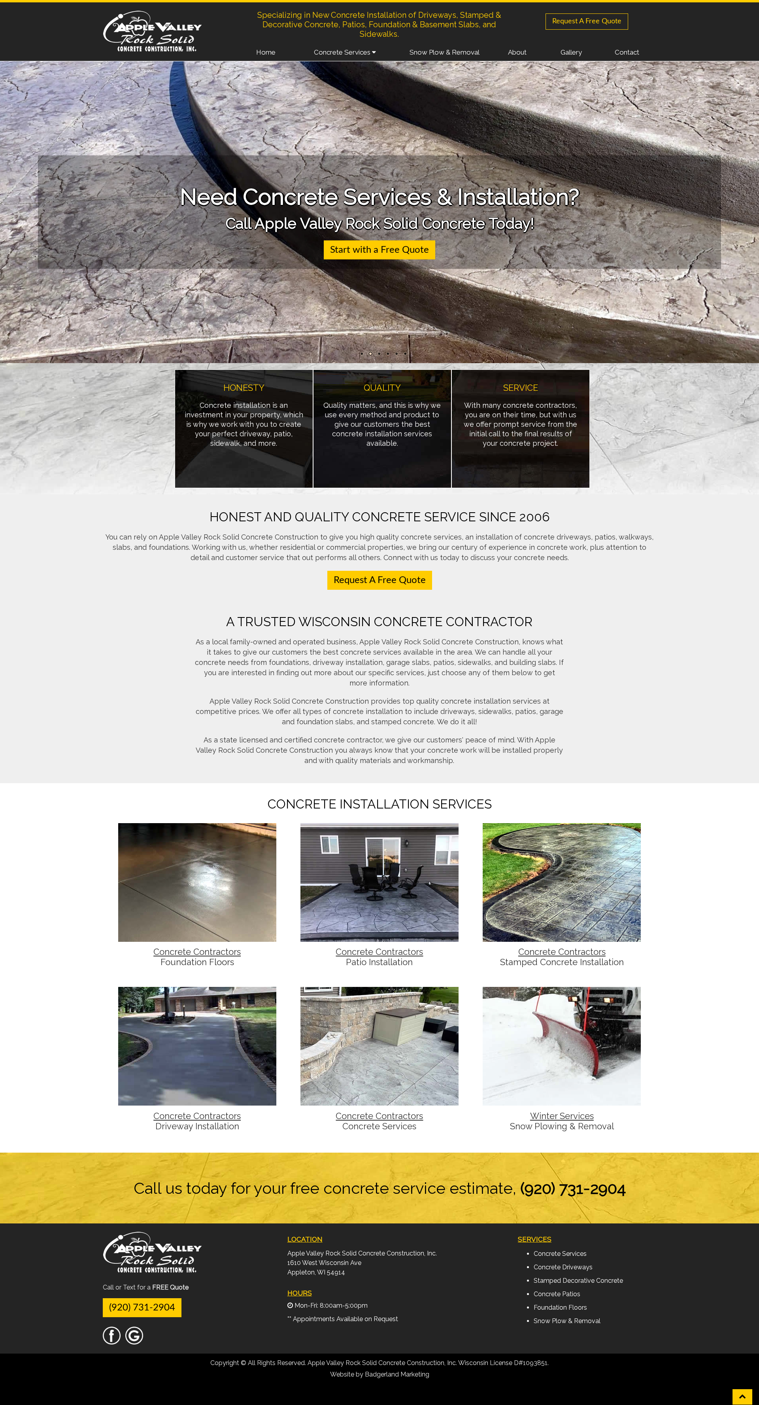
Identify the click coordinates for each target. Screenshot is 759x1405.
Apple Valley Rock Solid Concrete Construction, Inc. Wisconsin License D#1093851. (428, 1363)
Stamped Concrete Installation (562, 962)
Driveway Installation (197, 1126)
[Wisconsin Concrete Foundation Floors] (197, 938)
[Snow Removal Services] (562, 1102)
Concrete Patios (557, 1294)
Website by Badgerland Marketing (379, 1374)
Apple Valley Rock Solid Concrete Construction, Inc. (362, 1253)
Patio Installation (379, 962)
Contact (627, 52)
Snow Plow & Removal (445, 52)
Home (266, 52)
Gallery (571, 52)
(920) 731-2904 (142, 1307)
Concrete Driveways (563, 1267)
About (517, 52)
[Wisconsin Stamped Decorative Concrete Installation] (562, 938)
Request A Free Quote (586, 21)
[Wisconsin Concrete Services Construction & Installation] (379, 1102)
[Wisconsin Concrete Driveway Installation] (197, 1102)
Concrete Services (343, 52)
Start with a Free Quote (379, 249)
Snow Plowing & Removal (562, 1126)
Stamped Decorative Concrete (578, 1280)
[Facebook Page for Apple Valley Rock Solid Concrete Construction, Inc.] (112, 1341)
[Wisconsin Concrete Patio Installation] (379, 938)
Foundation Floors (197, 962)
